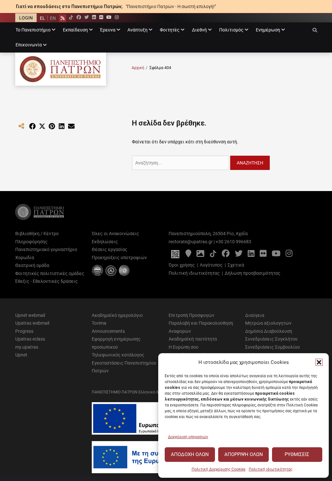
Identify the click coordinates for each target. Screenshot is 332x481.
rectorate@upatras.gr (191, 241)
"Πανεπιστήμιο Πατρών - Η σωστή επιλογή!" (171, 6)
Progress (24, 331)
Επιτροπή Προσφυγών (191, 315)
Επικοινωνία (29, 44)
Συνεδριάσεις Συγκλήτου (271, 339)
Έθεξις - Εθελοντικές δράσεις (46, 281)
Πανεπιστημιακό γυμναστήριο (46, 249)
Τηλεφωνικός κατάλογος (118, 354)
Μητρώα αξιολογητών (268, 323)
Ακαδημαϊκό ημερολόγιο (117, 315)
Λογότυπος (211, 265)
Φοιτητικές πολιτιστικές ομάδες (49, 273)
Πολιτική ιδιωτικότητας (270, 469)
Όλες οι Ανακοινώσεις (115, 233)
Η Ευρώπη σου (183, 347)
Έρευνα (107, 29)
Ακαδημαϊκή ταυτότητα (193, 339)
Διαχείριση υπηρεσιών (188, 437)
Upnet (21, 354)
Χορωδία (24, 257)
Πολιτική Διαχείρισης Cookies (218, 469)
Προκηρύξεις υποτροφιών (119, 257)
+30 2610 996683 (233, 241)
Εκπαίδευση (75, 29)
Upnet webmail (30, 315)
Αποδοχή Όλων (190, 454)
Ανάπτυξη (137, 29)
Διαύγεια (254, 315)
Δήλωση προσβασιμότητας (252, 273)
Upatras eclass (30, 339)
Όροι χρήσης (182, 265)
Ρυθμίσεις (297, 454)
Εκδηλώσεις (105, 241)
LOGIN (26, 17)
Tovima (99, 323)
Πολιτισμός (231, 29)
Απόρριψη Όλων (243, 454)
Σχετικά (236, 265)
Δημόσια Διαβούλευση (268, 331)
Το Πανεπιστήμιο (33, 29)
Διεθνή (199, 29)
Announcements (108, 331)
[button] (319, 362)
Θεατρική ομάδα (32, 265)
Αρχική (140, 68)
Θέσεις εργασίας (109, 249)
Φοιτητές (170, 29)
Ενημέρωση (268, 29)
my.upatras (26, 347)
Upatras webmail (32, 323)
